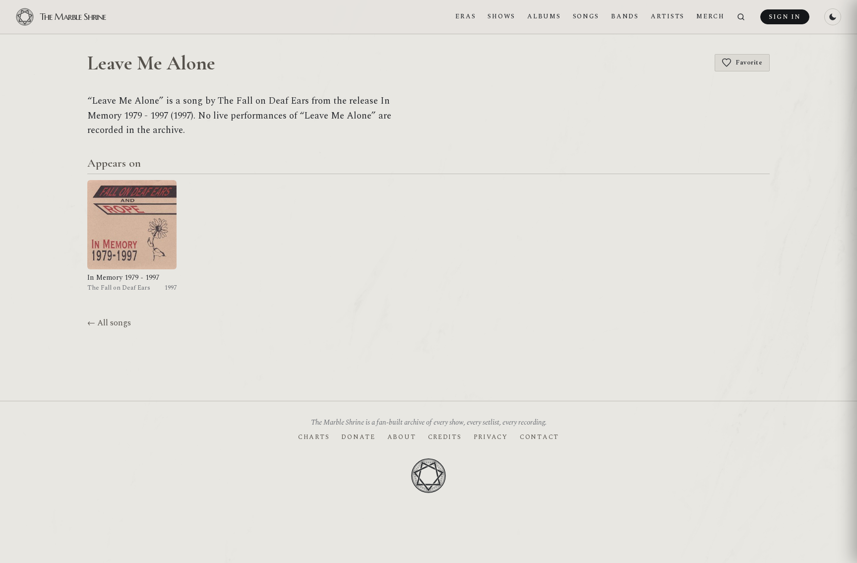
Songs (586, 16)
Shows (501, 16)
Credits (445, 437)
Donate (358, 437)
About (401, 437)
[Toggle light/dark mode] (832, 16)
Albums (543, 16)
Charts (313, 437)
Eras (465, 16)
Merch (710, 16)
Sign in (784, 16)
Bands (625, 16)
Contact (539, 437)
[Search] (740, 17)
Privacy (491, 437)
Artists (667, 16)
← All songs (109, 322)
